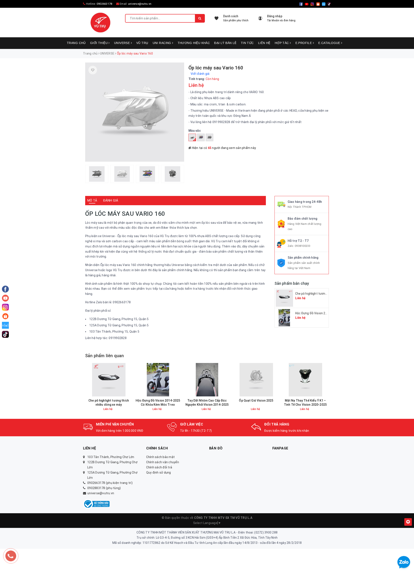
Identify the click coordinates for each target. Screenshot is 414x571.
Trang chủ (76, 43)
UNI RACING (162, 43)
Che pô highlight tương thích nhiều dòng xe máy (108, 403)
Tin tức (247, 43)
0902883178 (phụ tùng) (104, 488)
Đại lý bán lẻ (225, 43)
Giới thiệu (99, 43)
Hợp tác (282, 43)
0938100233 (302, 245)
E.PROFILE (304, 43)
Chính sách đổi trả (159, 467)
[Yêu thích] (92, 70)
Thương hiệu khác (194, 43)
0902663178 (104, 3)
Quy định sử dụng (158, 472)
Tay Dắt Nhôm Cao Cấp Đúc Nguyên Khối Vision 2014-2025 (207, 403)
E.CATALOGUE (329, 43)
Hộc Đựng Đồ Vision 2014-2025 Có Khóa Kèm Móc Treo (158, 403)
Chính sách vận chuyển (162, 462)
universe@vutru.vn (139, 3)
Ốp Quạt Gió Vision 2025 (256, 400)
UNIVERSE (122, 43)
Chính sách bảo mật (160, 457)
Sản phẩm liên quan (104, 355)
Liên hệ (264, 43)
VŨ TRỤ (142, 43)
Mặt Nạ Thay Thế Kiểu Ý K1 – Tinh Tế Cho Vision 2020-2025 (305, 403)
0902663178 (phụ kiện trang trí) (110, 483)
